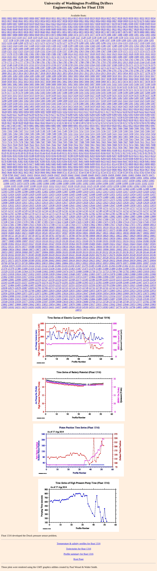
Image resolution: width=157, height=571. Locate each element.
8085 (92, 150)
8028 (26, 150)
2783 (70, 70)
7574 (9, 142)
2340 (153, 68)
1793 (103, 62)
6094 (26, 112)
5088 (48, 84)
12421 (153, 191)
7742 (20, 147)
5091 (64, 84)
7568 (147, 139)
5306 (48, 101)
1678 (81, 56)
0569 (48, 26)
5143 (15, 90)
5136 (130, 87)
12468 (45, 197)
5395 (142, 103)
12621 (92, 202)
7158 (114, 131)
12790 (139, 213)
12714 (119, 208)
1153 (137, 37)
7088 (125, 128)
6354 (97, 117)
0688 (48, 29)
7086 (119, 128)
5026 (42, 79)
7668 (114, 145)
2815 (26, 73)
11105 (13, 186)
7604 (109, 142)
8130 (9, 153)
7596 (70, 142)
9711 (64, 172)
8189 (37, 156)
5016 (147, 76)
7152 (81, 131)
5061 (59, 81)
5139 (146, 87)
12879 (92, 216)
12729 (24, 211)
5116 (31, 87)
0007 (37, 18)
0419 (31, 23)
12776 (58, 213)
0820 (103, 29)
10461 (124, 175)
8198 (70, 156)
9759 (125, 172)
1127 (78, 37)
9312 (86, 169)
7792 (37, 147)
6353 (92, 117)
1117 (24, 37)
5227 (92, 95)
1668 (31, 56)
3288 (48, 76)
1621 (103, 54)
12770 (31, 213)
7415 (142, 136)
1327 (26, 45)
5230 (108, 95)
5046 (142, 79)
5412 (53, 106)
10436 (50, 175)
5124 (69, 87)
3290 (59, 76)
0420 (37, 23)
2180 (20, 68)
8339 (125, 158)
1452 (48, 48)
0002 (9, 18)
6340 (75, 117)
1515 (130, 48)
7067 (53, 128)
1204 (145, 40)
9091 (64, 167)
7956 (119, 147)
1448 (26, 48)
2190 (59, 68)
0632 (119, 26)
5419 (92, 106)
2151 (26, 65)
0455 (81, 23)
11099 (125, 183)
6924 (136, 125)
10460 (118, 175)
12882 (112, 216)
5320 (114, 101)
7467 (31, 139)
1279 (75, 43)
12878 (85, 216)
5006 (92, 76)
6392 (20, 120)
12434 (58, 194)
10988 (119, 178)
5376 (64, 103)
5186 (53, 92)
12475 (72, 197)
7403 (119, 136)
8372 (142, 158)
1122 (51, 37)
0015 (75, 18)
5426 (130, 106)
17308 (132, 219)
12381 (105, 189)
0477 (108, 23)
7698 (153, 145)
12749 (105, 211)
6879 (26, 125)
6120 (97, 112)
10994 (153, 178)
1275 (53, 43)
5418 (86, 106)
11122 (83, 186)
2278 (130, 68)
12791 (146, 213)
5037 (103, 79)
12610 (18, 202)
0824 (125, 29)
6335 (48, 117)
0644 (153, 26)
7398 (108, 136)
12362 (136, 186)
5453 (53, 109)
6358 (119, 117)
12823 (38, 216)
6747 (70, 123)
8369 (136, 158)
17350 (18, 222)
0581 (64, 26)
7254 (153, 134)
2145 (147, 62)
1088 (119, 34)
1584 (42, 54)
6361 (136, 117)
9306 (75, 169)
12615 (51, 202)
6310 (15, 117)
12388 (146, 189)
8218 (20, 158)
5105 (130, 84)
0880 (142, 32)
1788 (81, 62)
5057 (42, 81)
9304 (64, 169)
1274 (48, 43)
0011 (53, 18)
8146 (53, 153)
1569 (114, 51)
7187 (42, 134)
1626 (130, 54)
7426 (4, 139)
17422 (58, 222)
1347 (108, 45)
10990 (132, 178)
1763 (119, 59)
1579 (15, 54)
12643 (85, 205)
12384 (126, 189)
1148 (110, 37)
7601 (98, 142)
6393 (26, 120)
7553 (103, 139)
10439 (64, 175)
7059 (42, 128)
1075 (81, 34)
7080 (86, 128)
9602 (119, 169)
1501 (70, 48)
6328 (31, 117)
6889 (70, 125)
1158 (11, 40)
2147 (4, 65)
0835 (20, 32)
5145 (26, 90)
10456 (104, 175)
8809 (130, 164)
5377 (70, 103)
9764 (147, 172)
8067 (70, 150)
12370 (38, 189)
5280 (108, 98)
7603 (103, 142)
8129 (4, 153)
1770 (4, 62)
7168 (4, 134)
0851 (59, 32)
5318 (103, 101)
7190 (59, 134)
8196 (59, 156)
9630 (125, 169)
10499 (51, 178)
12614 (45, 202)
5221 (59, 95)
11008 (53, 180)
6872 (4, 125)
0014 (70, 18)
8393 (59, 161)
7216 (97, 134)
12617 (65, 202)
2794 (125, 70)
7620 (26, 145)
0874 (114, 32)
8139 (26, 153)
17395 (45, 222)
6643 (42, 123)
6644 (48, 123)
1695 (9, 59)
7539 (64, 139)
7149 (64, 131)
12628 (139, 202)
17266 (105, 219)
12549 (65, 200)
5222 (64, 95)
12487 (146, 197)
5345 (53, 103)
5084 (26, 84)
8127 (152, 150)
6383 (9, 120)
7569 (153, 139)
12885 (132, 216)
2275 (114, 68)
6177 (108, 112)
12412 (99, 191)
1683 (103, 56)
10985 (99, 178)
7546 (75, 139)
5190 (75, 92)
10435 (43, 175)
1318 (142, 43)
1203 (140, 40)
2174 (147, 65)
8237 (42, 158)
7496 (42, 139)
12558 (92, 200)
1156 (153, 37)
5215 (31, 95)
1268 (20, 43)
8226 (31, 158)
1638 (20, 56)
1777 (20, 62)
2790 (108, 70)
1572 (130, 51)
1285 (97, 43)
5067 (92, 81)
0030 (130, 18)
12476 (78, 197)
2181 (26, 68)
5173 (142, 90)
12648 (119, 205)
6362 (142, 117)
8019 (15, 150)
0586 (81, 26)
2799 (153, 70)
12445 (72, 194)
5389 (119, 103)
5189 (70, 92)
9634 (142, 169)
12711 (106, 208)
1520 (4, 51)
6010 (86, 109)
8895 (153, 164)
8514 (114, 164)
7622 (31, 145)
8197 (64, 156)
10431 (23, 175)
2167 (108, 65)
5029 (59, 79)
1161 (27, 40)
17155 (58, 219)
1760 (103, 59)
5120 (47, 87)
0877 (130, 32)
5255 (86, 98)
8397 (75, 161)
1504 (86, 48)
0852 (64, 32)
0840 (42, 32)
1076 (86, 34)
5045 (136, 79)
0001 (4, 18)
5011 (120, 76)
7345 (48, 136)
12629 (146, 202)
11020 (92, 180)
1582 (31, 54)
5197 (114, 92)
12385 (132, 189)
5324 (136, 101)
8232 (37, 158)
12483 (126, 197)
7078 (75, 128)
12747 (92, 211)
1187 (96, 40)
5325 (142, 101)
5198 (119, 92)
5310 (70, 101)
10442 (70, 175)
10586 (65, 178)
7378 (75, 136)
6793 (136, 123)
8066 (65, 150)
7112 (26, 131)
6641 (31, 123)
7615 (9, 145)
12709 (99, 208)
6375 (147, 117)
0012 (59, 18)
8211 (136, 156)
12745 (85, 211)
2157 (59, 65)
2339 (147, 68)
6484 (75, 120)
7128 (36, 131)
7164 (136, 131)
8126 (147, 150)
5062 (64, 81)
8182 (9, 156)
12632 (11, 205)
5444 (4, 109)
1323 (9, 45)
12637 (45, 205)
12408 (72, 191)
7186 (37, 134)
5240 (9, 98)
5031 (70, 79)
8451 (136, 161)
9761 (130, 172)
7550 (92, 139)
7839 (64, 147)
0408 (20, 23)
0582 (70, 26)
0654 (42, 29)
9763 (142, 172)
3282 (15, 76)
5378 (75, 103)
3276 (136, 73)
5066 (86, 81)
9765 (153, 172)
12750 (112, 211)
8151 (64, 153)
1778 (26, 62)
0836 (26, 32)
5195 (103, 92)
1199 (118, 40)
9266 (147, 167)
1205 (151, 40)
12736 (51, 211)
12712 (112, 208)
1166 (54, 40)
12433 (51, 194)
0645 (4, 29)
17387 (38, 222)
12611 (25, 202)
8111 (120, 150)
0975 (53, 34)
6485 (81, 120)
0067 (114, 21)
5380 (81, 103)
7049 (31, 128)
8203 (92, 156)
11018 (79, 180)
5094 (81, 84)
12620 (85, 202)
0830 (147, 29)
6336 (53, 117)
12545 (58, 200)
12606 (146, 200)
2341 (4, 70)
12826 (58, 216)
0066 (109, 21)
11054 (112, 180)
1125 (67, 37)
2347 (37, 70)
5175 (153, 90)
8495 (75, 164)
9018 (42, 167)
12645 (99, 205)
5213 (20, 95)
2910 (75, 73)
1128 (83, 37)
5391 (130, 103)
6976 (26, 128)
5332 (26, 103)
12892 (4, 219)
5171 (130, 90)
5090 (59, 84)
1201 (129, 40)
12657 (25, 208)
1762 (114, 59)
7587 (42, 142)
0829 (142, 29)
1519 (153, 48)
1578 (9, 54)
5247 (48, 98)
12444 (65, 194)
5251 (70, 98)
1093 (147, 34)
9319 (108, 169)
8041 (37, 150)
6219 (130, 112)
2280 (142, 68)
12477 (85, 197)
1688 (130, 56)
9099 (92, 167)
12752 (126, 211)
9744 (81, 172)
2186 (37, 68)
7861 (92, 147)
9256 (119, 167)
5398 (4, 106)
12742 (72, 211)
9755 (108, 172)
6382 (4, 120)
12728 (18, 211)
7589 (48, 142)
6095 (31, 112)
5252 (75, 98)
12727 (11, 211)
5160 (70, 90)
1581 (26, 54)
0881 (147, 32)
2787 (92, 70)
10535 (58, 178)
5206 (136, 92)
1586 (53, 54)
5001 (64, 76)
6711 (53, 123)
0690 (59, 29)
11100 (131, 183)
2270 (86, 68)
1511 (109, 48)
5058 (48, 81)
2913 (92, 73)
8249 (59, 158)
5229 (103, 95)
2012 (119, 62)
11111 (45, 186)
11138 (96, 186)
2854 (70, 73)
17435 (78, 222)
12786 (119, 213)
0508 (142, 23)
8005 (147, 147)
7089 (130, 128)
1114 (9, 37)
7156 (103, 131)
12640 (65, 205)
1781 (42, 62)
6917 (97, 125)
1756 (81, 59)
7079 (81, 128)
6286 (103, 114)
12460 (18, 197)
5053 (26, 81)
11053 (105, 180)
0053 (37, 21)
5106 (136, 84)
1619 (97, 54)
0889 (20, 34)
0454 (75, 23)
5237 (147, 95)
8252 (64, 158)
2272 (97, 68)
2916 (108, 73)
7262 (26, 136)
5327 (153, 101)
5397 (153, 103)
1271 (31, 43)
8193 (48, 156)
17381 (31, 222)
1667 (26, 56)
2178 (9, 68)
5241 (15, 98)
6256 (37, 114)
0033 (147, 18)
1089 (125, 34)
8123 (136, 150)
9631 (130, 169)
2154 (42, 65)
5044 (130, 79)
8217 (15, 158)
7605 (114, 142)
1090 (130, 34)
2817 (37, 73)
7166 (147, 131)
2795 (130, 70)
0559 (15, 26)
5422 (108, 106)
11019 (85, 180)
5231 (114, 95)
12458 (4, 197)
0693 (75, 29)
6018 (103, 109)
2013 (125, 62)
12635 (31, 205)
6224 (152, 112)
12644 (92, 205)
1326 (20, 45)
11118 (70, 186)
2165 (97, 65)
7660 (86, 145)
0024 (103, 18)
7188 (48, 134)
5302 (26, 101)
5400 (15, 106)
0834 (15, 32)
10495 (38, 178)
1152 (131, 37)
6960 (142, 125)
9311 (81, 169)
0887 (9, 34)
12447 (85, 194)
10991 (139, 178)
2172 (136, 65)
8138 (20, 153)
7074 (64, 128)
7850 (81, 147)
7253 (147, 134)
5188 (64, 92)
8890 (147, 164)
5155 (42, 90)
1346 (103, 45)
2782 (64, 70)
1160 (21, 40)
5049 (4, 81)
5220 (53, 95)
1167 (59, 40)
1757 (86, 59)
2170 (125, 65)
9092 (70, 167)
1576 (153, 51)
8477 (31, 164)
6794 (142, 123)
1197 (107, 40)
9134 (108, 167)
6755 (114, 123)
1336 (53, 45)
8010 (9, 150)
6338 (64, 117)
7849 (75, 147)
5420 (97, 106)
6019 (108, 109)
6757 (125, 123)
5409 (37, 106)
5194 (97, 92)
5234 (130, 95)
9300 (42, 169)
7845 (70, 147)
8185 (26, 156)
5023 (26, 79)
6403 (59, 120)
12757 (146, 211)
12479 (99, 197)
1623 (114, 54)
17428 (65, 222)
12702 (79, 208)
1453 (53, 48)
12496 (11, 200)
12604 (132, 200)
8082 (87, 150)
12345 (103, 186)
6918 (103, 125)
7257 (4, 136)
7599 (86, 142)
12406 (58, 191)
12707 (85, 208)
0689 (53, 29)
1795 (108, 62)
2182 (31, 68)
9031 (53, 167)
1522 (15, 51)
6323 (26, 117)
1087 (114, 34)
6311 (20, 117)
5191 (81, 92)
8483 (53, 164)
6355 (103, 117)
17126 (38, 219)
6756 (119, 123)
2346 (31, 70)
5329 (9, 103)
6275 (42, 114)
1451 (42, 48)
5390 (125, 103)
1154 (142, 37)
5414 (64, 106)
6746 (64, 123)
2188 (48, 68)
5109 (153, 84)
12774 (45, 213)
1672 (53, 56)
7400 (114, 136)
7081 (92, 128)
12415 (112, 191)
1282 (92, 43)
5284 (130, 98)
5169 (119, 90)
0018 (86, 18)
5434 (147, 106)
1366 (4, 48)
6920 (114, 125)
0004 (20, 18)
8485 (59, 164)
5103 (119, 84)
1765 (130, 59)
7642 (53, 145)
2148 (9, 65)
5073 (119, 81)
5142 (9, 90)
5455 (59, 109)
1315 (125, 43)
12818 (4, 216)
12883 (119, 216)
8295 (108, 158)
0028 (119, 18)
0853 (70, 32)
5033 (81, 79)
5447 (20, 109)
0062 (86, 21)
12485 (139, 197)
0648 (15, 29)
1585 (48, 54)
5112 (10, 87)
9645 (4, 172)
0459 (103, 23)
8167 (108, 153)
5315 (86, 101)
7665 (103, 145)
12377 (78, 189)
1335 (48, 45)
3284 (26, 76)
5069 (103, 81)
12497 (18, 200)
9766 (4, 175)
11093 (92, 183)
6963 (147, 125)
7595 (64, 142)
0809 (97, 29)
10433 (30, 175)
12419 (139, 191)
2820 (53, 73)
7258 (9, 136)
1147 (104, 37)
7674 (130, 145)
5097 (92, 84)
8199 (75, 156)
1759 (97, 59)
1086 (108, 34)
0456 (86, 23)
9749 (86, 172)
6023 (130, 109)
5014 (136, 76)
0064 (98, 21)
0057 (59, 21)
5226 (86, 95)
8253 (70, 158)
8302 (114, 158)
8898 (9, 167)
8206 (109, 156)
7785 (31, 147)
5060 (53, 81)
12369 (31, 189)
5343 (48, 103)
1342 (86, 45)
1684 (108, 56)
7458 (26, 139)
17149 (51, 219)
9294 (31, 169)
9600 (114, 169)
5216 (37, 95)
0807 (92, 29)
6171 (103, 112)
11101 (138, 183)
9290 (15, 169)
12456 (146, 194)
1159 (16, 40)
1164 (43, 40)
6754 (108, 123)
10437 (57, 175)
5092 (70, 84)
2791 (114, 70)
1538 (70, 51)
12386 (139, 189)
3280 (4, 76)
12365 (4, 189)
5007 (98, 76)
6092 (15, 112)
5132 (108, 87)
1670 (42, 56)
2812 (9, 73)
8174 (130, 153)
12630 (153, 202)
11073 (13, 183)
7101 (4, 131)
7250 (130, 134)
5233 (125, 95)
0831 (153, 29)
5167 (108, 90)
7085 (114, 128)
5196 (108, 92)
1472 (59, 48)
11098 (118, 183)
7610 (136, 142)
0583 (75, 26)
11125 (90, 186)
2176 (4, 68)
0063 (92, 21)
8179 (153, 153)
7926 (108, 147)
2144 (142, 62)
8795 (125, 164)
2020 (130, 62)
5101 (108, 84)
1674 (64, 56)
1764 (125, 59)
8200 (81, 156)
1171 (80, 40)
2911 (81, 73)
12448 (92, 194)
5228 (97, 95)
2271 (92, 68)
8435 (108, 161)
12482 (119, 197)
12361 (130, 186)
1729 (20, 59)
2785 (81, 70)
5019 (9, 79)
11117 (64, 186)
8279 (92, 158)
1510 (103, 48)
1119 (35, 37)
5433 (142, 106)
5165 (97, 90)
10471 (151, 175)
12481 (112, 197)
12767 (11, 213)
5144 (20, 90)
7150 (70, 131)
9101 (97, 167)
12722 (139, 208)
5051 (15, 81)
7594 (59, 142)
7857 (86, 147)
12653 (153, 205)
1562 (75, 51)
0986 (64, 34)
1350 (125, 45)
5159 (64, 90)
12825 (51, 216)
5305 (42, 101)
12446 (78, 194)
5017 (153, 76)
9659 (37, 172)
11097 (112, 183)
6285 (97, 114)
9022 (48, 167)
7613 (153, 142)
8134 (15, 153)
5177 (9, 92)
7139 (48, 131)
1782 (48, 62)
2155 (48, 65)
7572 (4, 142)
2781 (59, 70)
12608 (4, 202)
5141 (4, 90)
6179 (114, 112)
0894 (31, 34)
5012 (125, 76)
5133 (113, 87)
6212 (119, 112)
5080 (4, 84)
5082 (15, 84)
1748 (37, 59)
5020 (15, 79)
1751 (53, 59)
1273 (42, 43)
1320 (147, 43)
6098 (48, 112)
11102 (144, 183)
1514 (125, 48)
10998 (26, 180)
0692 (70, 29)
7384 (92, 136)
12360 (123, 186)
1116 (19, 37)
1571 (125, 51)
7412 (136, 136)
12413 (105, 191)
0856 (86, 32)
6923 (130, 125)
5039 (114, 79)
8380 (9, 161)
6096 (37, 112)
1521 (9, 51)
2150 (20, 65)
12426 (18, 194)
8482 (48, 164)
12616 (58, 202)
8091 (109, 150)
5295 (153, 98)
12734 (45, 211)
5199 (125, 92)
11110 (39, 186)
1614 (70, 54)
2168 (114, 65)
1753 (64, 59)
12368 (24, 189)
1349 (119, 45)
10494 (31, 178)
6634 (153, 120)
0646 (9, 29)
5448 (26, 109)
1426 (15, 48)
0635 (125, 26)
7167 (152, 131)
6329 (37, 117)
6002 (70, 109)
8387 (37, 161)
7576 (15, 142)
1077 (92, 34)
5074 (125, 81)
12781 (85, 213)
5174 (147, 90)
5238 (153, 95)
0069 (125, 21)
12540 (31, 200)
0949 (37, 34)
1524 (26, 51)
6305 (142, 114)
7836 (59, 147)
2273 (103, 68)
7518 (53, 139)
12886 (139, 216)
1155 (147, 37)
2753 (48, 70)
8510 (103, 164)
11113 (58, 186)
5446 (15, 109)
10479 (4, 178)
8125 (141, 150)
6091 (9, 112)
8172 (119, 153)
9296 (37, 169)
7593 (53, 142)
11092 (85, 183)
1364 (147, 45)
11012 (59, 180)
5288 (147, 98)
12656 (18, 208)
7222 (119, 134)
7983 (136, 147)
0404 (153, 21)
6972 (15, 128)
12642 (78, 205)
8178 (147, 153)
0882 (153, 32)
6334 (42, 117)
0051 (26, 21)
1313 (114, 43)
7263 (31, 136)
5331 (20, 103)
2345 (26, 70)
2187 (42, 68)
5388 (114, 103)
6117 (86, 112)
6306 (147, 114)
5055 (31, 81)
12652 (146, 205)
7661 (92, 145)
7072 (59, 128)
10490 (24, 178)
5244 (31, 98)
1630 (136, 54)
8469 (9, 164)
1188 (102, 40)
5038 (108, 79)
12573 (105, 200)
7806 (42, 147)
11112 (51, 186)
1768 (147, 59)
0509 (147, 23)
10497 (45, 178)
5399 (9, 106)
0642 (142, 26)
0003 (15, 18)
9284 (9, 169)
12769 (24, 213)
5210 (4, 95)
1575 (147, 51)
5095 (86, 84)
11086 (59, 183)
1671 (48, 56)
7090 (136, 128)
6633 (147, 120)
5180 (26, 92)
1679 (86, 56)
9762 (136, 172)
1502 (75, 48)
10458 (111, 175)
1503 (81, 48)
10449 (91, 175)
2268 (75, 68)
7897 (97, 147)
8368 (130, 158)
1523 (20, 51)
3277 (142, 73)
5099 (97, 84)
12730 (31, 211)
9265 (142, 167)
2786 (86, 70)
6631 (136, 120)
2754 (53, 70)
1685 (114, 56)
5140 (152, 87)
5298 (4, 101)
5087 (42, 84)
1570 (119, 51)
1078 (97, 34)
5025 (37, 79)
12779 (72, 213)
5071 (108, 81)
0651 (31, 29)
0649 (20, 29)
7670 (119, 145)
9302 (53, 169)
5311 (75, 101)
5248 (53, 98)
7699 (4, 147)
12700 (65, 208)
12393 (4, 191)
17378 (24, 222)
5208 (147, 92)
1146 (99, 37)
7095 (147, 128)
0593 (103, 26)
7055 (37, 128)
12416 (119, 191)
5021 (20, 79)
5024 (31, 79)
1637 (15, 56)
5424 (119, 106)
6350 (81, 117)
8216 (9, 158)
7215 (92, 134)
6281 (75, 114)
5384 (97, 103)
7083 (103, 128)
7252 (142, 134)
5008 (103, 76)
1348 (114, 45)
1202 (134, 40)
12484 (132, 197)
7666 (108, 145)
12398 (25, 191)
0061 (81, 21)
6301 (119, 114)
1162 (32, 40)
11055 (118, 180)
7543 (70, 139)
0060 (75, 21)
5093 (75, 84)
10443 (77, 175)
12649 (126, 205)
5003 (75, 76)
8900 (20, 167)
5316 (92, 101)
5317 (97, 101)
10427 (16, 175)
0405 (4, 23)
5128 (91, 87)
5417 (81, 106)
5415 (70, 106)
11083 (39, 183)
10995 (6, 180)
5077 (142, 81)
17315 (139, 219)
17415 (51, 222)
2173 (142, 65)
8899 (15, 167)
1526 (37, 51)
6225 (4, 114)
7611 (142, 142)
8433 (103, 161)
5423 (114, 106)
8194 (53, 156)
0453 (70, 23)
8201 (86, 156)
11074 (20, 183)
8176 (142, 153)
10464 (138, 175)
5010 (114, 76)
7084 (108, 128)
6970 (9, 128)
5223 (70, 95)
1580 (20, 54)
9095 (81, 167)
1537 (64, 51)
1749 (42, 59)
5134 (119, 87)
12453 (126, 194)
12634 (24, 205)
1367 (9, 48)
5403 (31, 106)
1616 (81, 54)
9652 (20, 172)
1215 (4, 43)
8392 (53, 161)
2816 (31, 73)
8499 (92, 164)
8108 (114, 150)
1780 (37, 62)
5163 (86, 90)
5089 (53, 84)
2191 (64, 68)
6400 (48, 120)
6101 (59, 112)
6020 (114, 109)
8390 (42, 161)
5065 (81, 81)
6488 (92, 120)
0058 (64, 21)
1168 (64, 40)
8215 (4, 158)
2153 (37, 65)
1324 (15, 45)
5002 (70, 76)
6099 (54, 112)
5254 (81, 98)
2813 (15, 73)
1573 (136, 51)
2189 (53, 68)
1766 (136, 59)
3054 (125, 73)
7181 (9, 134)
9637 (147, 169)
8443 (114, 161)
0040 (15, 21)
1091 (136, 34)
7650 (70, 145)
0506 (130, 23)
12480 (105, 197)
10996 (13, 180)
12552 (85, 200)
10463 (131, 175)
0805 (86, 29)
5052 (20, 81)
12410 (85, 191)
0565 (26, 26)
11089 (66, 183)
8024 (20, 150)
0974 (48, 34)
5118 (36, 87)
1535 (53, 51)
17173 (72, 219)
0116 (131, 21)
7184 (26, 134)
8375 (153, 158)
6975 (20, 128)
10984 (92, 178)
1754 (70, 59)
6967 (153, 125)
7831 (53, 147)
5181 (31, 92)
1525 (31, 51)
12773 (38, 213)
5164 (92, 90)
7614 (4, 145)
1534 (48, 51)
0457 (92, 23)
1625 (125, 54)
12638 (51, 205)
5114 (20, 87)
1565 (92, 51)
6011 (92, 109)
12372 (51, 189)
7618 (15, 145)
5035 (92, 79)
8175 (136, 153)
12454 (132, 194)
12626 (126, 202)
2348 (42, 70)
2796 (136, 70)
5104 (125, 84)
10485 (11, 178)
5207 (142, 92)
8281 (97, 158)
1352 (136, 45)
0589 (86, 26)
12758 (153, 211)
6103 (70, 112)
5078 (147, 81)
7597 (75, 142)
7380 (81, 136)
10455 (97, 175)
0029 (125, 18)
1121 (45, 37)
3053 (119, 73)
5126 (80, 87)
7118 (31, 131)
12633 (18, 205)
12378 (85, 189)
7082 (97, 128)
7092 (142, 128)
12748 (99, 211)
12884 (126, 216)
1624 (119, 54)
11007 (46, 180)
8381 (15, 161)
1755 (75, 59)
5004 (81, 76)
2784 (75, 70)
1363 (142, 45)
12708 (92, 208)
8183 (15, 156)
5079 (153, 81)
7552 (97, 139)
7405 (125, 136)
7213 (81, 134)
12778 (65, 213)
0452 (64, 23)
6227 (15, 114)
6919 (108, 125)
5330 (15, 103)
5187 (59, 92)
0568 (42, 26)
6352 (86, 117)
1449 (31, 48)
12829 (78, 216)
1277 (64, 43)
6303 (130, 114)
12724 (153, 208)
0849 (53, 32)
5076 (136, 81)
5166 (103, 90)
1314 (119, 43)
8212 (142, 156)
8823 (142, 164)
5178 (15, 92)
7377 (70, 136)
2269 (81, 68)
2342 (9, 70)
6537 (103, 120)
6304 (136, 114)
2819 (48, 73)
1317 (136, 43)
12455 (139, 194)
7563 (130, 139)
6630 (130, 120)
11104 (7, 186)
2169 (119, 65)
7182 (15, 134)
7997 (142, 147)
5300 (15, 101)
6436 (64, 120)
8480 (37, 164)
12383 (119, 189)
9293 (26, 169)
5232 (119, 95)
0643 (147, 26)
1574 (142, 51)
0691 (64, 29)
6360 (130, 117)
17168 (65, 219)
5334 (37, 103)
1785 (64, 62)
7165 (141, 131)
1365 (153, 45)
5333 (31, 103)
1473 (64, 48)
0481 (125, 23)
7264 (37, 136)
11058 (132, 180)
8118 (125, 150)
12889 (153, 216)
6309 (9, 117)
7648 (64, 145)
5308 (59, 101)
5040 (119, 79)
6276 (48, 114)
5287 (142, 98)
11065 (151, 180)
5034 (86, 79)
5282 (119, 98)
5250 (64, 98)
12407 (65, 191)
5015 (142, 76)
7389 (97, 136)
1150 (121, 37)
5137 (135, 87)
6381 (153, 117)
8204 (98, 156)
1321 (153, 43)
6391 (15, 120)
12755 (139, 211)
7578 (20, 142)
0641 (136, 26)
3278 (147, 73)
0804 (81, 29)
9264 (136, 167)
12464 (38, 197)
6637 (9, 123)
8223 (26, 158)
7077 (70, 128)
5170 (125, 90)
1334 (42, 45)
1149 (115, 37)
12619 (78, 202)
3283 (20, 76)
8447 (125, 161)
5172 (136, 90)
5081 (9, 84)
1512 (114, 48)
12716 (126, 208)
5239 (4, 98)
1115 (14, 37)
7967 (125, 147)
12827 (65, 216)
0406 (9, 23)
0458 (97, 23)
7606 (120, 142)
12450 (105, 194)
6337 (59, 117)
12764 (4, 213)
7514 (48, 139)
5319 (108, 101)
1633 (153, 54)
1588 (64, 54)
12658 (31, 208)
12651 (139, 205)
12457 (153, 194)
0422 (48, 23)
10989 (126, 178)
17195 (85, 219)
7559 (125, 139)
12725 (4, 211)
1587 (59, 54)
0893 (26, 34)
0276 (142, 21)
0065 (103, 21)
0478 (114, 23)
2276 (119, 68)
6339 (70, 117)
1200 (123, 40)
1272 (37, 43)
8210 (131, 156)
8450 (130, 161)
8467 (4, 164)
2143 (136, 62)
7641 (48, 145)
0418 (26, 23)
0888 (15, 34)
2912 (86, 73)
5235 (136, 95)
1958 (114, 62)
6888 (64, 125)
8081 (81, 150)
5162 (81, 90)
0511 (4, 26)
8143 (37, 153)
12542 (45, 200)
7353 (64, 136)
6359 (125, 117)
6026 (147, 109)
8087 (98, 150)
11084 (46, 183)
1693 (153, 56)
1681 (92, 56)
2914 (97, 73)
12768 (18, 213)
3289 (53, 76)
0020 (97, 18)
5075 (130, 81)
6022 (125, 109)
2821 (59, 73)
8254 (75, 158)
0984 (59, 34)
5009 (109, 76)
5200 (130, 92)
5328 (4, 103)
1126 (72, 37)
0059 (70, 21)
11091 (79, 183)
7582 (26, 142)
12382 (112, 189)
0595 (114, 26)
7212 (75, 134)
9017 (37, 167)
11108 (33, 186)
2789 (103, 70)
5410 (42, 106)
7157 (108, 131)
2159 (70, 65)
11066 (6, 183)
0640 (130, 26)
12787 (126, 213)
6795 (147, 123)
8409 (97, 161)
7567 (142, 139)
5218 (48, 95)
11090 (72, 183)
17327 (146, 219)
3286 (37, 76)
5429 (136, 106)
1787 (75, 62)
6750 (86, 123)
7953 (114, 147)
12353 (109, 186)
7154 (92, 131)
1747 (31, 59)
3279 (153, 73)
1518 (147, 48)
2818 (42, 73)
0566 (31, 26)
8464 (153, 161)
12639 (58, 205)
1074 (75, 34)
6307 (153, 114)
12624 (112, 202)
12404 (52, 191)
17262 (99, 219)
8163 (86, 153)
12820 (18, 216)
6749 (81, 123)
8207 (114, 156)
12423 (4, 194)
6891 (75, 125)
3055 (130, 73)
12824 (45, 216)
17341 (11, 222)
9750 (92, 172)
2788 (97, 70)
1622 (108, 54)
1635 (9, 56)
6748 (75, 123)
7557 (114, 139)
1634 (4, 56)
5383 (92, 103)
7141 (59, 131)
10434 (37, 175)
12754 (132, 211)
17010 (11, 219)
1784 (59, 62)
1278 (70, 43)
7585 (31, 142)
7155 (97, 131)
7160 (125, 131)
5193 (92, 92)
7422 (147, 136)
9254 (114, 167)
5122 (58, 87)
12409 (79, 191)
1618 (92, 54)
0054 (42, 21)
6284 (92, 114)
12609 (11, 202)
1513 (119, 48)
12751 (119, 211)
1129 (88, 37)
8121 (130, 150)
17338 (4, 222)
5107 (142, 84)
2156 (53, 65)
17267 (112, 219)
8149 (59, 153)
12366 (11, 189)
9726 (70, 172)
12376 (72, 189)
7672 (125, 145)
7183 (20, 134)
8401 (81, 161)
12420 (146, 191)
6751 (92, 123)
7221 (114, 134)
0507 (136, 23)
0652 (37, 29)
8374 (147, 158)
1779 (31, 62)
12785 (112, 213)
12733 (38, 211)
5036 (97, 79)
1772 (9, 62)
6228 (20, 114)
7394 (103, 136)
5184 (48, 92)
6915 (86, 125)
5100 (103, 84)
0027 (114, 18)
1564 (86, 51)
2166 (103, 65)
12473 (65, 197)
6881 (31, 125)
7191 (64, 134)
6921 (119, 125)
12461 (24, 197)
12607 (153, 200)
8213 (147, 156)
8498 (86, 164)
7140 (53, 131)
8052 (48, 150)
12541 (38, 200)
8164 (92, 153)
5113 (15, 87)
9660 (42, 172)
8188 (31, 156)
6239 (31, 114)
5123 (64, 87)
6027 (153, 109)
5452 (48, 109)
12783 (99, 213)
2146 (153, 62)
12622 (99, 202)
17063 (18, 219)
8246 (53, 158)
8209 (125, 156)
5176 (4, 92)
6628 (119, 120)
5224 (75, 95)
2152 (31, 65)
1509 (98, 48)
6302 (125, 114)
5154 (37, 90)
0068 (120, 21)
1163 (37, 40)
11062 (138, 180)
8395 (70, 161)
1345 (97, 45)
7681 (136, 145)
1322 (4, 45)
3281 (9, 76)
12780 (78, 213)
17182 (78, 219)
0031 (136, 18)
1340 (75, 45)
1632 (147, 54)
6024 (136, 109)
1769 (153, 59)
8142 (31, 153)
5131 (102, 87)
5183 (42, 92)
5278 (97, 98)
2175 (153, 65)
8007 (153, 147)
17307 (126, 219)
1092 (142, 34)
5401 (20, 106)
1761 (108, 59)
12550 (72, 200)
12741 (65, 211)
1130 (94, 37)
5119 (42, 87)
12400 (31, 191)
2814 (20, 73)
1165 (48, 40)
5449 (31, 109)
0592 (97, 26)
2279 (136, 68)
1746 (26, 59)
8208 (120, 156)
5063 (70, 81)
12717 (132, 208)
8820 (136, 164)
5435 (153, 106)
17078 (31, 219)
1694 (4, 59)
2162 (81, 65)
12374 (65, 189)
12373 (58, 189)
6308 (4, 117)
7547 (81, 139)
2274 (108, 68)
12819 (11, 216)
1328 (31, 45)
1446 (20, 48)
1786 (70, 62)
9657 (31, 172)
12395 (11, 191)
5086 (37, 84)
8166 (103, 153)
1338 (64, 45)
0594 (108, 26)
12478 (92, 197)
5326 (147, 101)
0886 (4, 34)
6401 (53, 120)
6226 (9, 114)
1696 (15, 59)
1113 (4, 37)
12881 (105, 216)
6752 (97, 123)
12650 (132, 205)
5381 (86, 103)
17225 (92, 219)
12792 (153, 213)
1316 (130, 43)
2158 (64, 65)
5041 (125, 79)
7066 (48, 128)
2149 (15, 65)
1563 (81, 51)
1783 (53, 62)
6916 (92, 125)
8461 (147, 161)
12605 (139, 200)
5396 (147, 103)
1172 (86, 40)
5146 (31, 90)
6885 (53, 125)
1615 (75, 54)
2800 (4, 73)
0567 (37, 26)
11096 (105, 183)
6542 (108, 120)
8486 (64, 164)
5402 (26, 106)
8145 (48, 153)
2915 (103, 73)
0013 (64, 18)
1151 (126, 37)
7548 (86, 139)
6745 (59, 123)
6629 (125, 120)
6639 (20, 123)
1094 (153, 34)
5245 (37, 98)
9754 (103, 172)
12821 (24, 216)
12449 (99, 194)
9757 (114, 172)
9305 (70, 169)
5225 (81, 95)
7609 (131, 142)
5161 (75, 90)
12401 (38, 191)
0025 (108, 18)
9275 (4, 169)
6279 (64, 114)
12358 (116, 186)
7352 (59, 136)
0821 (108, 29)
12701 (72, 208)
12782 (92, 213)
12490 (153, 197)
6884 (48, 125)
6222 (141, 112)
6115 (81, 112)
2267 (70, 68)
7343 (42, 136)
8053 (54, 150)
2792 (119, 70)
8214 (153, 156)
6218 (125, 112)
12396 (18, 191)
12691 (52, 208)
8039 (31, 150)
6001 (64, 109)
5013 (130, 76)
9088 (59, 167)
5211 (9, 95)
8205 (103, 156)
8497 (81, 164)
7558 (119, 139)
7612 (147, 142)
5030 (64, 79)
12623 (105, 202)
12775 (51, 213)
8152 (70, 153)
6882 (37, 125)
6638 (15, 123)
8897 (4, 167)
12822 (31, 216)
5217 (42, 95)
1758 (92, 59)
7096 (153, 128)
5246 (42, 98)
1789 (86, 62)
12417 (126, 191)
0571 (59, 26)
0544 (9, 26)
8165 (97, 153)
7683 (142, 145)
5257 (92, 98)
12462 (31, 197)
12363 (143, 186)
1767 (142, 59)
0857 (92, 32)
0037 (9, 21)
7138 (42, 131)
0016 (81, 18)
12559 (99, 200)
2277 (125, 68)
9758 (119, 172)
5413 (59, 106)
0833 (9, 32)
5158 (59, 90)
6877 (20, 125)
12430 (38, 194)
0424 (59, 23)
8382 (20, 161)
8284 (103, 158)
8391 (48, 161)
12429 (31, 194)
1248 (15, 43)
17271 (119, 219)
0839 (37, 32)
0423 (53, 23)
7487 (37, 139)
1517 (142, 48)
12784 (105, 213)
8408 (92, 161)
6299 (108, 114)
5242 (20, 98)
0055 (48, 21)
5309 (64, 101)
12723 (146, 208)
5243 (26, 98)
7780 (26, 147)
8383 (26, 161)
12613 (38, 202)
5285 (136, 98)
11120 (77, 186)
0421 (42, 23)
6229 (26, 114)
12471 (51, 197)
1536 (59, 51)
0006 (31, 18)
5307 (53, 101)
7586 (37, 142)
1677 (75, 56)
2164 (92, 65)
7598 (81, 142)
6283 (86, 114)
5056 (37, 81)
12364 (150, 186)
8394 (64, 161)
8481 (42, 164)
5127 (86, 87)
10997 (19, 180)
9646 (9, 172)
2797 (142, 70)
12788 (132, 213)
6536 (97, 120)
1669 (37, 56)
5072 (114, 81)
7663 (97, 145)
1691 (142, 56)
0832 (4, 32)
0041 (20, 21)
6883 (42, 125)
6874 (15, 125)
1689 (136, 56)
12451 (112, 194)
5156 (48, 90)
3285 (31, 76)
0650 (26, 29)
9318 (103, 169)
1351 (130, 45)
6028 (4, 112)
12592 (119, 200)
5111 (4, 87)
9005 (26, 167)
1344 (92, 45)
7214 (86, 134)
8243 (48, 158)
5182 (37, 92)
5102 (114, 84)
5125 (75, 87)
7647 (59, 145)
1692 (147, 56)
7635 (42, 145)
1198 (113, 40)
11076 (26, 183)
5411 (48, 106)
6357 (114, 117)
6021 (119, 109)
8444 (119, 161)
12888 (146, 216)
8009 (4, 150)
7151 (75, 131)
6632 (142, 120)
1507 (92, 48)
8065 (59, 150)
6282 (81, 114)
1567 (103, 51)
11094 (99, 183)
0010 (48, 18)
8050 (42, 150)
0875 (119, 32)
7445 (15, 139)
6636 (4, 123)
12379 (92, 189)
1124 (61, 37)
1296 (103, 43)
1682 (97, 56)
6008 (81, 109)
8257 (81, 158)
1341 (81, 45)
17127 (45, 219)
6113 (76, 112)
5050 (9, 81)
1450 (37, 48)
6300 (114, 114)
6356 (108, 117)
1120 (40, 37)
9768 (10, 175)
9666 (53, 172)
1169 (70, 40)
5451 (42, 109)
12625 (119, 202)
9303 (59, 169)
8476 (26, 164)
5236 (142, 95)
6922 (125, 125)
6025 (142, 109)
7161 (130, 131)
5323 (130, 101)
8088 (103, 150)
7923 (103, 147)
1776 (15, 62)
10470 (145, 175)
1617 (86, 54)
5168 (114, 90)
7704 (15, 147)
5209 (153, 92)
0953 (42, 34)
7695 (147, 145)
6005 (75, 109)
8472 (15, 164)
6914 (81, 125)
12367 (18, 189)
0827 (130, 29)
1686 (119, 56)
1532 (42, 51)
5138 (141, 87)
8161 (75, 153)
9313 (92, 169)
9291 (20, 169)
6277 (53, 114)
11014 (66, 180)
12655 (11, 208)
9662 (48, 172)
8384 (31, 161)
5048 (153, 79)
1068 (70, 34)
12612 (31, 202)
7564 (136, 139)
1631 (142, 54)
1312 (108, 43)
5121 (53, 87)
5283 (125, 98)
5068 (97, 81)
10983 (85, 178)
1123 (56, 37)
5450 (37, 109)
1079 (103, 34)
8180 (4, 156)
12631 (4, 205)
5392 (136, 103)
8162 (81, 153)
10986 (105, 178)
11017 (72, 180)
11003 (39, 180)
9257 (125, 167)
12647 (112, 205)
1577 (4, 54)
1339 (70, 45)
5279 (103, 98)
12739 (58, 211)
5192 (86, 92)
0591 (92, 26)
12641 (72, 205)
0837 (31, 32)
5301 (20, 101)
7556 (108, 139)
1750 (48, 59)
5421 (103, 106)
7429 (9, 139)
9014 (31, 167)
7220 (108, 134)
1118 (30, 37)
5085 (31, 84)
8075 (76, 150)
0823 (119, 29)
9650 (15, 172)
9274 (153, 167)
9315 (97, 169)
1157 (5, 40)
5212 (15, 95)
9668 (59, 172)
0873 (108, 32)
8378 (4, 161)
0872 (103, 32)
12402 (45, 191)
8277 (86, 158)
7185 (31, 134)
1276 (59, 43)
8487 (70, 164)
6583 (114, 120)
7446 (20, 139)
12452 (119, 194)
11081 (33, 183)
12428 (24, 194)
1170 (75, 40)
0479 (119, 23)
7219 (103, 134)
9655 (26, 172)
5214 (26, 95)
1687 (125, 56)
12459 (11, 197)
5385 (103, 103)
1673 (59, 56)
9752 (97, 172)
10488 (18, 178)
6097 (42, 112)
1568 (108, 51)
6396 (37, 120)
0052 (31, 21)
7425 (153, 136)
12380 (99, 189)
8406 (86, 161)
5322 (125, 101)
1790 (92, 62)
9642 (153, 169)
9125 (103, 167)
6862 (153, 123)
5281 (114, 98)
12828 (72, 216)
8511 (109, 164)
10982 (78, 178)
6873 (9, 125)
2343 (15, 70)
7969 (130, 147)
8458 (142, 161)
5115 (26, 87)
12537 (24, 200)
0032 (142, 18)
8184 (20, 156)
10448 (84, 175)
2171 (130, 65)
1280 (81, 43)
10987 (112, 178)
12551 (78, 200)
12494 (4, 200)
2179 (15, 68)
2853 (64, 73)
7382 (86, 136)
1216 (9, 43)
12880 (99, 216)
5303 (31, 101)
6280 (70, 114)
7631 (37, 145)
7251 (136, 134)
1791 (97, 62)
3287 (42, 76)
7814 (48, 147)
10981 (72, 178)
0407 (15, 23)
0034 (153, 18)
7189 (53, 134)
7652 (75, 145)
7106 (15, 131)
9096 (86, 167)
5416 (75, 106)
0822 (114, 29)
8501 (98, 164)
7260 (15, 136)
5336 (42, 103)
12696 (58, 208)
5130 (97, 87)
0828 (136, 29)
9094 (75, 167)
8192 (42, 156)
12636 (38, 205)
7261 (20, 136)
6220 (136, 112)
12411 (92, 191)
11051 (99, 180)
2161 (75, 65)
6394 (31, 120)
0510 (153, 23)
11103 (151, 183)
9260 (130, 167)
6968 (4, 128)
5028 (53, 79)
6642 (37, 123)
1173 (91, 40)
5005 (86, 76)
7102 (9, 131)
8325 (119, 158)
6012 (97, 109)
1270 (26, 43)
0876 (125, 32)
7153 (86, 131)
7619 (20, 145)
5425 (125, 106)
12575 (112, 200)
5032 (75, 79)
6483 (70, 120)
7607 (125, 142)
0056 (53, 21)
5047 (147, 79)
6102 (65, 112)
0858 (97, 32)
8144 (42, 153)
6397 (42, 120)
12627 (132, 202)
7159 (119, 131)
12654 (4, 208)
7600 (92, 142)
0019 (92, 18)
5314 (81, 101)
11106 (20, 186)
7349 (53, 136)
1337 (59, 45)
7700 (9, 147)
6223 (147, 112)
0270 (136, 21)
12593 (126, 200)
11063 (145, 180)
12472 (58, 197)
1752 (59, 59)
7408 (130, 136)
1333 (37, 45)
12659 (38, 208)
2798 (147, 70)
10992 (146, 178)
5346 (59, 103)
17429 (72, 222)
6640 (26, 123)
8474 (20, 164)
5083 (20, 84)
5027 (48, 79)
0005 (26, 18)
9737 (75, 172)
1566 (97, 51)
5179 (20, 92)
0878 (136, 32)
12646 (105, 205)
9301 (48, 169)
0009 (42, 18)
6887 (59, 125)
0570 (53, 26)
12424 (11, 194)
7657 (81, 145)
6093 (20, 112)
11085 (53, 183)
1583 (37, 54)
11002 (33, 180)
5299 (9, 101)
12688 (45, 208)
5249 (59, 98)
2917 (114, 73)
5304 (37, 101)
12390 (153, 189)
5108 (147, 84)
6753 (103, 123)
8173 (125, 153)
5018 (4, 79)
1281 (86, 43)
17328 (153, 219)
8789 (119, 164)
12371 (45, 189)
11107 (26, 186)
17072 (24, 219)
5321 (119, 101)
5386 (108, 103)
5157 (53, 90)
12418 (132, 191)
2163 (86, 65)
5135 (124, 87)
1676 (70, 56)
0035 (4, 21)
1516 (136, 48)
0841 (48, 32)
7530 (59, 139)
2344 (20, 70)
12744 (78, 211)
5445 (9, 109)
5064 (75, 81)
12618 (72, 202)
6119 (92, 112)
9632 (136, 169)
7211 (70, 134)
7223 (125, 134)
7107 (20, 131)
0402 (147, 21)
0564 (20, 26)
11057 (125, 180)
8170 (114, 153)
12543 (51, 200)
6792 (130, 123)
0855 (81, 32)
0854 (75, 32)
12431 (45, 194)
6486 (86, 120)
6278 (59, 114)
